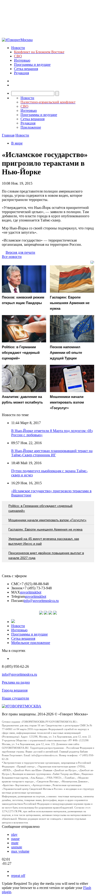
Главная (8, 135)
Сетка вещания (26, 69)
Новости (18, 48)
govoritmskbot (30, 592)
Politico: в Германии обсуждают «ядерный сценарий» (40, 508)
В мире (17, 143)
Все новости (12, 257)
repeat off (18, 876)
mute (14, 843)
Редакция (21, 73)
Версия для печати (20, 252)
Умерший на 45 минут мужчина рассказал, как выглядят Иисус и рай (43, 541)
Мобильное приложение (30, 643)
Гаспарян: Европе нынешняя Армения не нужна (45, 529)
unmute (16, 847)
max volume (20, 851)
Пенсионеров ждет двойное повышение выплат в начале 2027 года (46, 555)
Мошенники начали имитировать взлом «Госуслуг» (47, 520)
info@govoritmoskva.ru (41, 601)
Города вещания (14, 690)
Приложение (31, 127)
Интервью (22, 60)
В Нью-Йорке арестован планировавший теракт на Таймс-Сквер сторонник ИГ (52, 453)
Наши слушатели (15, 698)
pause (15, 839)
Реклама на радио (16, 682)
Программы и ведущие (32, 65)
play (14, 834)
